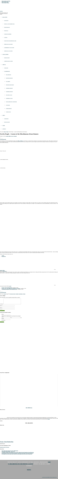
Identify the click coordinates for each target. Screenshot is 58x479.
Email (1, 307)
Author (3, 255)
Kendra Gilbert (2, 270)
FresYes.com (4, 271)
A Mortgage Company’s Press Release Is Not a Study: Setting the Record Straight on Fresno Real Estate (18, 452)
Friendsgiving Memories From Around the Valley (9, 289)
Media (29, 469)
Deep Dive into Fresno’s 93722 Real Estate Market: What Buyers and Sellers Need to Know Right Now (17, 453)
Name (1, 305)
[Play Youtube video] (29, 185)
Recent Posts (4, 256)
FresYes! (1, 11)
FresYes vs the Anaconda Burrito (7, 287)
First (11, 317)
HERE (49, 419)
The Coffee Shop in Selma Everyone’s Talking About (10, 450)
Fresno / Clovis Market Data (6, 441)
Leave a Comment (14, 136)
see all (10, 286)
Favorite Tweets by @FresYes (4, 447)
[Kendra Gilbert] (5, 268)
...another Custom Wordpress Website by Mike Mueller (49, 477)
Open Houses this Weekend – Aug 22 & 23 (8, 451)
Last (21, 317)
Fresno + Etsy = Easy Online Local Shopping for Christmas (11, 288)
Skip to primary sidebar (5, 2)
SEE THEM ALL (29, 407)
